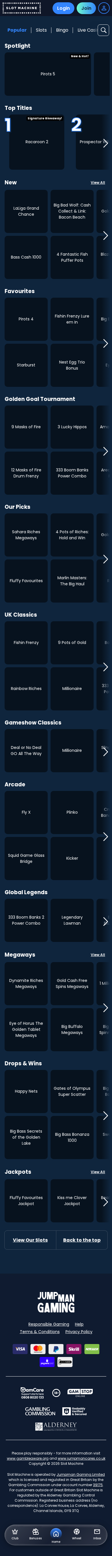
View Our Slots (30, 1240)
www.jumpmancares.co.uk (81, 1458)
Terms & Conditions (40, 1332)
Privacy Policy (78, 1332)
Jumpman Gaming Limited (81, 1474)
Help (79, 1324)
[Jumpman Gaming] (56, 1311)
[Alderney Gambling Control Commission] (56, 1427)
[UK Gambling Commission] (40, 1411)
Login (63, 8)
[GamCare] (32, 1393)
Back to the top (82, 1240)
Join (86, 8)
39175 (98, 1484)
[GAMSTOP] (80, 1393)
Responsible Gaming (48, 1324)
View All (98, 182)
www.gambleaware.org (28, 1458)
